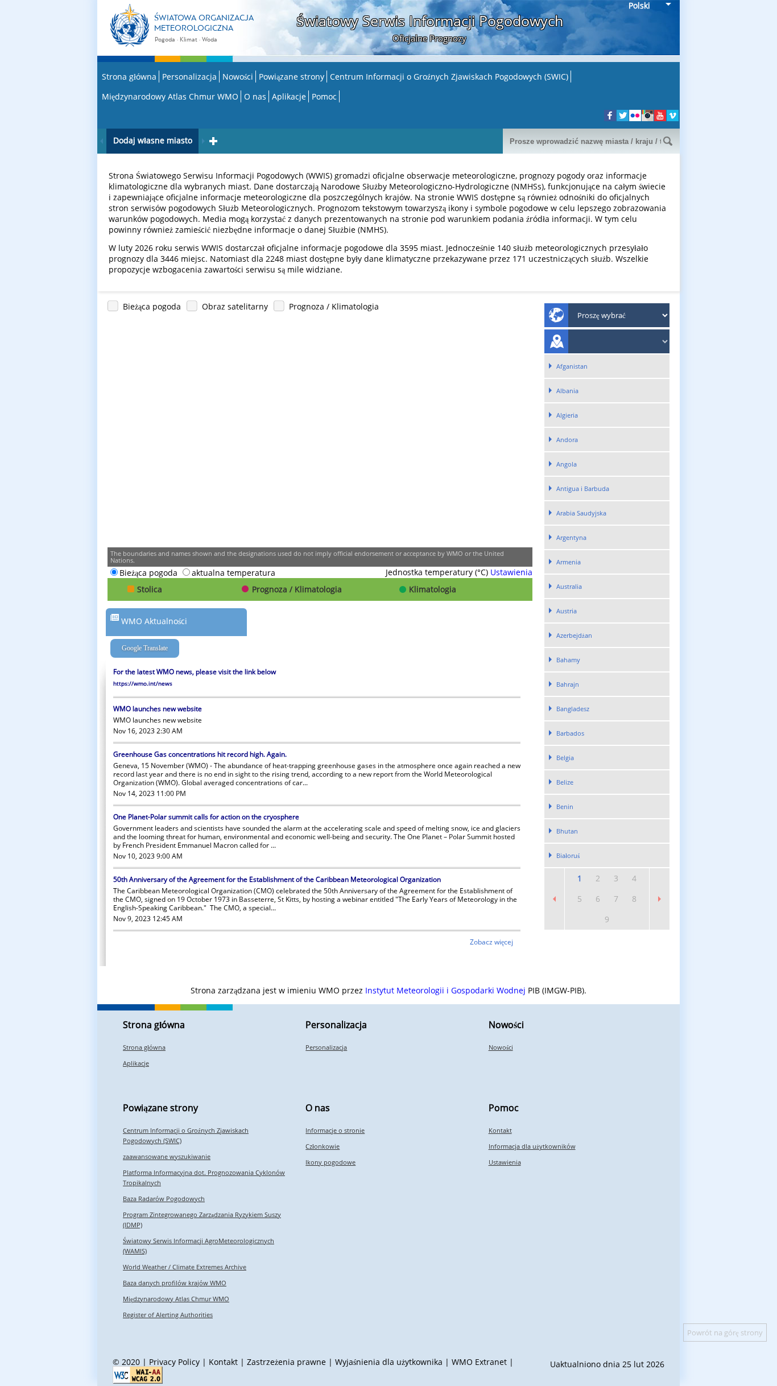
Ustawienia (511, 572)
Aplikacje (289, 96)
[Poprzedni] (101, 141)
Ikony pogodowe (330, 1162)
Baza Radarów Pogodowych (164, 1198)
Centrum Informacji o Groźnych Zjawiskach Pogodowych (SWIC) (449, 76)
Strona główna (129, 76)
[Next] (659, 899)
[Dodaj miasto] (213, 141)
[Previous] (554, 899)
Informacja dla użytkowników (532, 1146)
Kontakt (500, 1130)
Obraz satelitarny (235, 306)
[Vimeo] (673, 115)
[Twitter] (623, 115)
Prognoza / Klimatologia (334, 306)
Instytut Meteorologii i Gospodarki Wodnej (445, 990)
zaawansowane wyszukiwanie (166, 1156)
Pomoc (324, 96)
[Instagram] (648, 115)
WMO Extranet (479, 1361)
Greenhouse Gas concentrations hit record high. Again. (200, 754)
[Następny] (203, 141)
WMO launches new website (157, 708)
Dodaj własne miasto (152, 140)
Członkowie (322, 1146)
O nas (255, 96)
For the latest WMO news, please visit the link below (194, 671)
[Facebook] (610, 115)
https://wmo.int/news (142, 683)
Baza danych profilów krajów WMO (174, 1282)
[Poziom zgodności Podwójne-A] (138, 1375)
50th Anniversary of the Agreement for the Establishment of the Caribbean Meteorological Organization (277, 879)
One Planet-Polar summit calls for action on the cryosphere (206, 816)
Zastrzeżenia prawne (286, 1361)
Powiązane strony (291, 76)
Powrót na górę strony (725, 1332)
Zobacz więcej (492, 942)
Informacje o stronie (335, 1130)
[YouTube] (660, 115)
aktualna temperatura (233, 572)
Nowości (237, 76)
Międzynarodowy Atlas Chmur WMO (170, 96)
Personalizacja (189, 76)
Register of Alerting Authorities (168, 1314)
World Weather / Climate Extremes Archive (184, 1267)
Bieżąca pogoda (152, 306)
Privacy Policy (174, 1361)
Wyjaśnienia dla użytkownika (389, 1361)
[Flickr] (635, 115)
